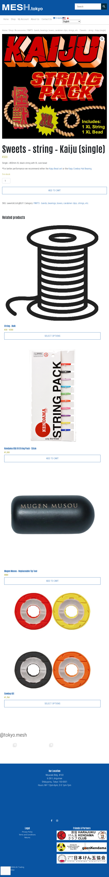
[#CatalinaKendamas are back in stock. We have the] (45, 749)
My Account (23, 19)
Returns (27, 837)
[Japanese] (68, 18)
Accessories (20, 30)
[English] (64, 18)
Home (6, 19)
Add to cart (54, 190)
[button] (102, 38)
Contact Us (47, 19)
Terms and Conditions (27, 835)
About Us (35, 19)
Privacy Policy (27, 832)
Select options (52, 336)
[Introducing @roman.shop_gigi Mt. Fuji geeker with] (9, 749)
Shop (13, 19)
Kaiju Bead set (55, 168)
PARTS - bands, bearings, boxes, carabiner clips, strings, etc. (52, 30)
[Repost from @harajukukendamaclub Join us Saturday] (27, 749)
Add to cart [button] (52, 458)
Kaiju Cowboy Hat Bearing (80, 168)
